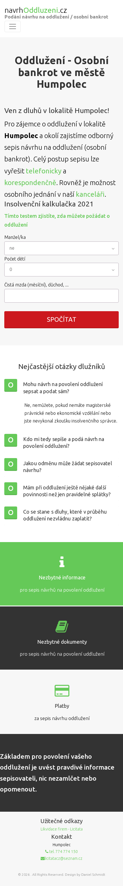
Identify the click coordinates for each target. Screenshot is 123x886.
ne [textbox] (11, 248)
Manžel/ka (15, 237)
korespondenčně (30, 182)
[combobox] (61, 248)
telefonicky (43, 171)
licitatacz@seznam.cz (63, 858)
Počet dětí (14, 258)
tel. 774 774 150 (63, 851)
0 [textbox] (10, 269)
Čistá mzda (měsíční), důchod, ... (36, 284)
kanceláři (90, 194)
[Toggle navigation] (13, 26)
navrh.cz (36, 10)
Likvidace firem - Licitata (62, 829)
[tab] (61, 388)
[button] (61, 388)
